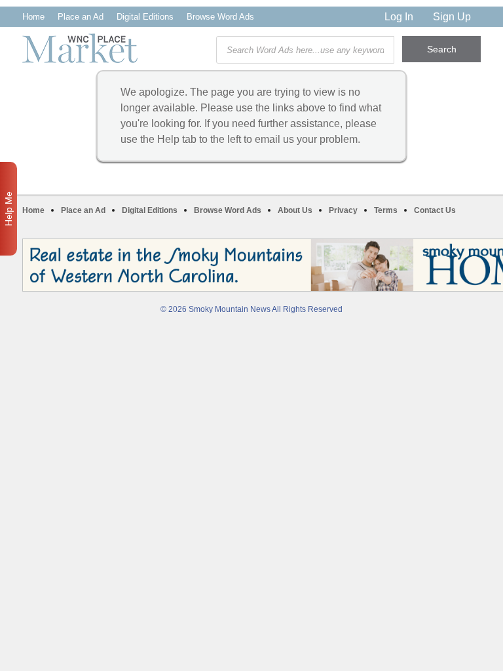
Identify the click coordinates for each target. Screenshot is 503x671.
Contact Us (435, 210)
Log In (398, 16)
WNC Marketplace (80, 48)
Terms (386, 210)
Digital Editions (145, 17)
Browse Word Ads (220, 17)
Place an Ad (80, 17)
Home (33, 17)
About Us (295, 210)
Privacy (343, 210)
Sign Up (452, 16)
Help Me (8, 208)
